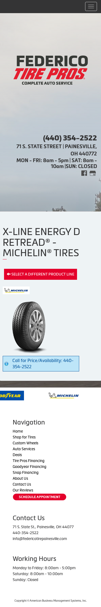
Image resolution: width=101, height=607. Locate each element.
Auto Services (24, 449)
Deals (17, 455)
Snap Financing (26, 472)
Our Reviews (23, 490)
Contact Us (22, 484)
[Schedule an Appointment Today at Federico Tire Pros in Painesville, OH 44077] (40, 497)
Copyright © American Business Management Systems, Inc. (51, 600)
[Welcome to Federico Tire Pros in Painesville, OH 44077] (50, 69)
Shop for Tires (24, 437)
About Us (20, 478)
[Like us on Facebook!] (84, 172)
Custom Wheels (25, 443)
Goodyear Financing (29, 466)
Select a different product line (42, 274)
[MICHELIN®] (47, 395)
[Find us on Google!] (92, 172)
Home (18, 431)
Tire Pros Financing (28, 461)
